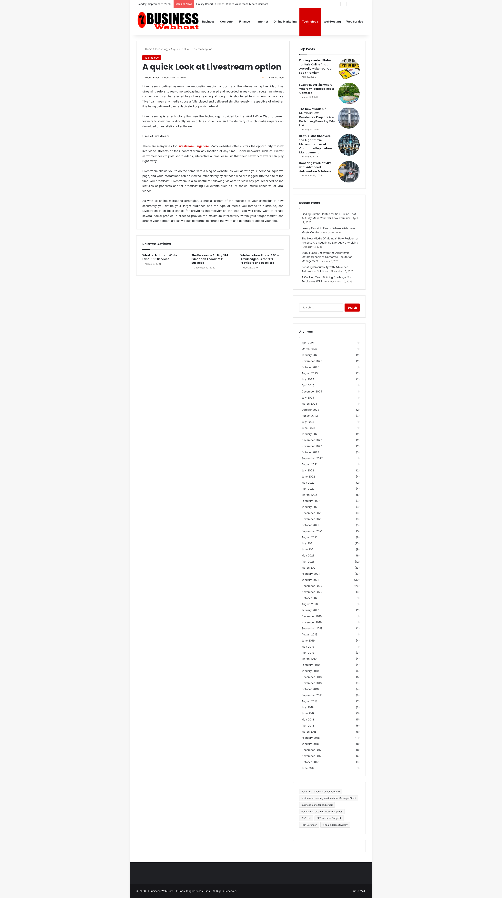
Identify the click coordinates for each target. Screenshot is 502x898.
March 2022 (309, 494)
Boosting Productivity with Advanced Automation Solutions (315, 167)
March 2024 (309, 403)
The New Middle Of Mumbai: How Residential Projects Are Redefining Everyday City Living (317, 117)
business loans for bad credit (317, 804)
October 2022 (310, 452)
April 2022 (308, 488)
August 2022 (310, 464)
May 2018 (308, 719)
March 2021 (309, 567)
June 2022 (308, 476)
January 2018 (310, 743)
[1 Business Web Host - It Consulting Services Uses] (167, 21)
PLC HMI (306, 818)
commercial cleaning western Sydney (322, 811)
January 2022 (310, 506)
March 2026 (309, 349)
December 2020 (312, 585)
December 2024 (312, 391)
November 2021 (312, 519)
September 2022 (312, 458)
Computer (227, 21)
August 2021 (309, 537)
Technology (310, 21)
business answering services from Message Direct (328, 798)
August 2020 (310, 604)
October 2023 (310, 409)
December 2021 (312, 513)
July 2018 (308, 707)
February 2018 (311, 737)
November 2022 (312, 446)
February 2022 (311, 500)
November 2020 (312, 592)
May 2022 (308, 482)
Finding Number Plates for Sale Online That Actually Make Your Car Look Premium (316, 66)
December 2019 (312, 616)
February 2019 (311, 664)
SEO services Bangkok (329, 818)
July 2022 (308, 470)
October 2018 (310, 689)
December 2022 (312, 440)
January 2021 (310, 579)
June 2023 (308, 428)
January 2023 (310, 434)
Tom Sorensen (309, 824)
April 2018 (308, 725)
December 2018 (312, 677)
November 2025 (312, 361)
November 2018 (312, 683)
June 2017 (308, 768)
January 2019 (310, 670)
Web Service (354, 21)
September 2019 (312, 628)
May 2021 (308, 555)
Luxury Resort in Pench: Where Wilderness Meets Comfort (317, 89)
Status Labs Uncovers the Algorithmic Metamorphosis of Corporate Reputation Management (315, 144)
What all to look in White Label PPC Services (159, 257)
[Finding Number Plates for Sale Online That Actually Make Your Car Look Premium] (349, 69)
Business (208, 21)
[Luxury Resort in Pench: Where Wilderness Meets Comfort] (349, 93)
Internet (262, 21)
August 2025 (310, 373)
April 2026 (308, 342)
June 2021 (308, 549)
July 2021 (308, 543)
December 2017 (312, 749)
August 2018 (309, 701)
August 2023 (310, 415)
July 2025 (308, 379)
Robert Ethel (152, 77)
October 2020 (310, 598)
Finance (244, 21)
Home (148, 49)
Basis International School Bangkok (320, 791)
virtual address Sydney (335, 824)
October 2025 (310, 367)
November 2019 (312, 622)
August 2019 (309, 634)
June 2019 (308, 640)
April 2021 (308, 561)
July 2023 (308, 421)
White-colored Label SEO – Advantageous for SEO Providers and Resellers (259, 259)
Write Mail (359, 891)
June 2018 (308, 713)
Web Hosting (332, 21)
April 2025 (308, 385)
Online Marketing (285, 21)
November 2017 (312, 756)
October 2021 (310, 525)
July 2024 (308, 397)
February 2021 (311, 573)
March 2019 (309, 658)
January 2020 (310, 610)
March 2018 (309, 731)
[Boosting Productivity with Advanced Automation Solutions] (349, 172)
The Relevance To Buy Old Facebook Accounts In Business (209, 259)
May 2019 (308, 646)
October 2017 (310, 762)
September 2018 (312, 695)
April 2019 (308, 652)
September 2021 (312, 531)
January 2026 (310, 355)
